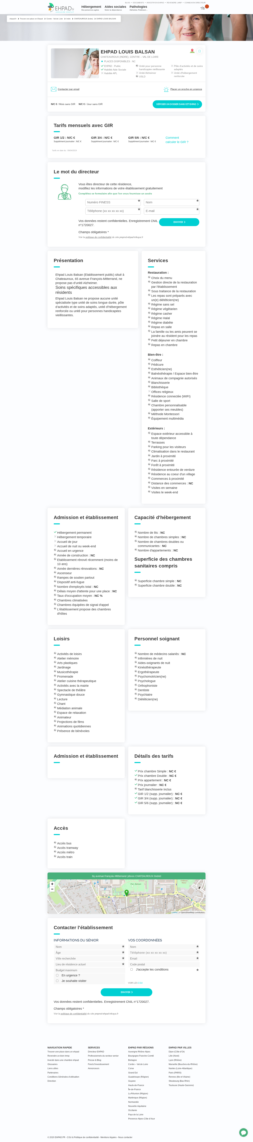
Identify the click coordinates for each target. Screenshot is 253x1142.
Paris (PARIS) (175, 1073)
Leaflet (174, 912)
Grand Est (133, 1073)
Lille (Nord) (174, 1056)
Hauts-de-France (136, 1085)
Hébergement (91, 8)
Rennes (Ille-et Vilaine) (179, 1077)
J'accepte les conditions (152, 969)
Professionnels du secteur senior (103, 1056)
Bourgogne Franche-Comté (141, 1056)
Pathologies (139, 8)
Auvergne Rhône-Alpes (139, 1051)
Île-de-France (134, 1089)
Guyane (132, 1081)
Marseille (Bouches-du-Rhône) (183, 1064)
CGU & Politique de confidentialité (83, 1137)
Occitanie (132, 1110)
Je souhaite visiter (74, 981)
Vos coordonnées (145, 940)
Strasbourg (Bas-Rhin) (179, 1081)
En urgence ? (71, 975)
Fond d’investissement (98, 1064)
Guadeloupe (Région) (138, 1077)
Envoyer (178, 222)
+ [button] (52, 884)
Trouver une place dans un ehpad (63, 1051)
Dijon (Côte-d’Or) (177, 1051)
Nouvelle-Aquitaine (137, 1106)
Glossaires (52, 1064)
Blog (127, 3)
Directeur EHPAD (96, 1051)
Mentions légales (109, 1137)
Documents (138, 3)
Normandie (133, 1102)
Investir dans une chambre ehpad (63, 1060)
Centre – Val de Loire (138, 1064)
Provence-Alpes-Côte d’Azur (141, 1119)
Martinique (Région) (137, 1098)
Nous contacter (125, 1137)
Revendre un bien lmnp (59, 1056)
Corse (131, 1068)
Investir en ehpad (155, 3)
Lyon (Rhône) (175, 1060)
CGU (140, 983)
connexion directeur (195, 3)
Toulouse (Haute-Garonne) (181, 1085)
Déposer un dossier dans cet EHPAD (176, 104)
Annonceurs (93, 1068)
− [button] (52, 889)
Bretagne (132, 1060)
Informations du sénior (76, 940)
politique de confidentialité (98, 237)
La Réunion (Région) (138, 1093)
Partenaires (53, 1073)
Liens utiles (53, 1068)
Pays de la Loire (135, 1114)
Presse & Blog (94, 1060)
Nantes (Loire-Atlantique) (180, 1068)
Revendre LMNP (174, 3)
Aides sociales (115, 8)
